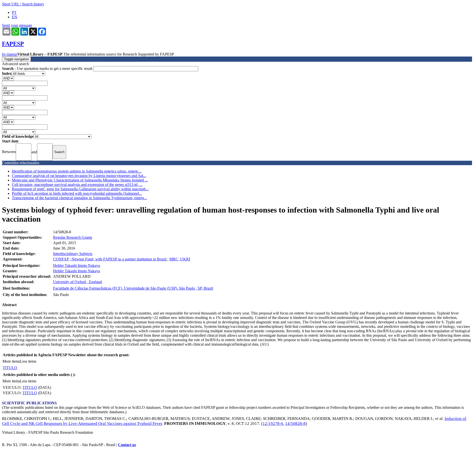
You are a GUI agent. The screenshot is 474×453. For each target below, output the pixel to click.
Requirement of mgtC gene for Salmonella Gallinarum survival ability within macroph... (80, 189)
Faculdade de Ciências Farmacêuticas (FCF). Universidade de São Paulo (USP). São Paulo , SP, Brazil (133, 288)
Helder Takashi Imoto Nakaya (76, 265)
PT (14, 12)
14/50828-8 (295, 423)
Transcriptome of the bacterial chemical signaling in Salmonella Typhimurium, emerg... (79, 198)
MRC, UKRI (179, 259)
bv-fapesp (9, 54)
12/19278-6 (273, 423)
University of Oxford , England (77, 282)
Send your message (17, 25)
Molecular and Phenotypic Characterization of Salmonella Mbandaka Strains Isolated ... (80, 180)
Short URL (10, 4)
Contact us (127, 445)
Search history (33, 4)
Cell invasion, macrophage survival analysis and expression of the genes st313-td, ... (77, 184)
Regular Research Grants (72, 237)
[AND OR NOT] (8, 78)
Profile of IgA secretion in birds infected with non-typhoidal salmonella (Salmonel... (77, 193)
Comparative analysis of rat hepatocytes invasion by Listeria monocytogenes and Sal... (79, 176)
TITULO (10, 368)
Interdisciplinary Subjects (72, 254)
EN (14, 17)
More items (11, 361)
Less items (28, 361)
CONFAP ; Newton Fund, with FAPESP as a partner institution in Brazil (110, 259)
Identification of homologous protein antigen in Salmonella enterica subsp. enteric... (76, 171)
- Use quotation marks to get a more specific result (47, 68)
